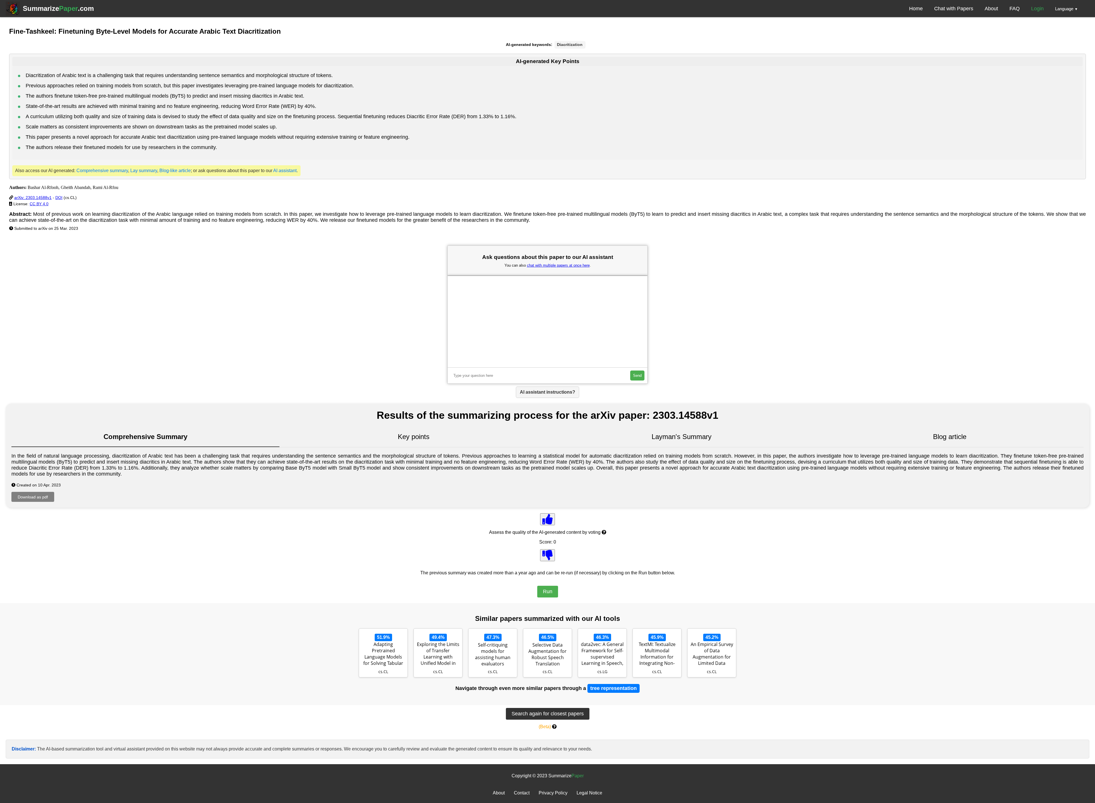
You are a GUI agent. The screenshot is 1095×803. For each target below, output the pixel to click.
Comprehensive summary (102, 170)
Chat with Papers (953, 8)
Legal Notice (589, 792)
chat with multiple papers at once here (558, 265)
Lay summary (143, 170)
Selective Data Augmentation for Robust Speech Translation (547, 654)
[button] (1066, 8)
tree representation (613, 688)
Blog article (949, 436)
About (991, 8)
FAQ (1014, 8)
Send (637, 375)
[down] (547, 555)
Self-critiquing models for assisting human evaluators (492, 654)
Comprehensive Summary (145, 436)
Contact (522, 792)
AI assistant (285, 170)
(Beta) (545, 726)
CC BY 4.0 (39, 204)
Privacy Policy (553, 792)
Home (916, 8)
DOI (58, 197)
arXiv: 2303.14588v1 (33, 197)
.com (58, 8)
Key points (413, 436)
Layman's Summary (681, 436)
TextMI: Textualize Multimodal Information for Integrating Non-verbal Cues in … (657, 654)
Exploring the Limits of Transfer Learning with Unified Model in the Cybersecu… (438, 654)
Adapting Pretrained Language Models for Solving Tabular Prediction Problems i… (383, 654)
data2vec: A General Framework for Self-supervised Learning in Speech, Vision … (602, 654)
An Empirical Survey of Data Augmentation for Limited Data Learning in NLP (712, 654)
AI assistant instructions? (547, 392)
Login (1037, 8)
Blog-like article (175, 170)
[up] (547, 519)
